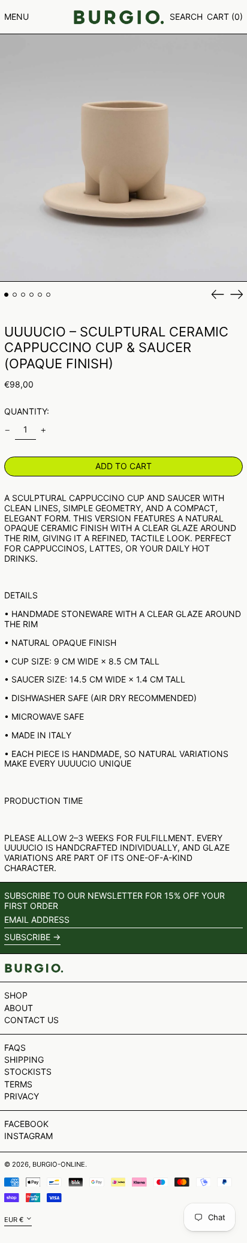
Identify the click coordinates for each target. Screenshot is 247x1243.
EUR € (13, 1219)
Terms (18, 1084)
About (18, 1008)
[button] (186, 17)
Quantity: (26, 411)
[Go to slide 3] (23, 295)
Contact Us (31, 1020)
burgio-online (58, 1164)
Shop (16, 995)
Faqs (15, 1047)
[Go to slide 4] (31, 295)
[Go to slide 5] (40, 295)
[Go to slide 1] (6, 295)
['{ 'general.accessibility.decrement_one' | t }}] (7, 430)
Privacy (21, 1096)
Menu (16, 16)
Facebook (26, 1124)
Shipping (24, 1059)
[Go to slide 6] (48, 295)
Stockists (28, 1071)
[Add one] (43, 430)
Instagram (28, 1136)
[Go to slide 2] (15, 295)
